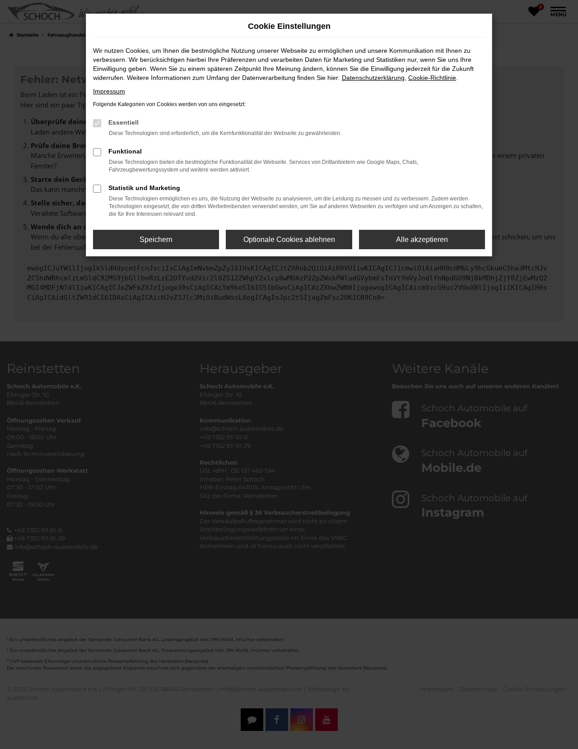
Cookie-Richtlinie (432, 77)
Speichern (156, 239)
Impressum (109, 91)
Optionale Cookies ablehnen (289, 239)
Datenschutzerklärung (373, 77)
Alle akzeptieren (422, 239)
